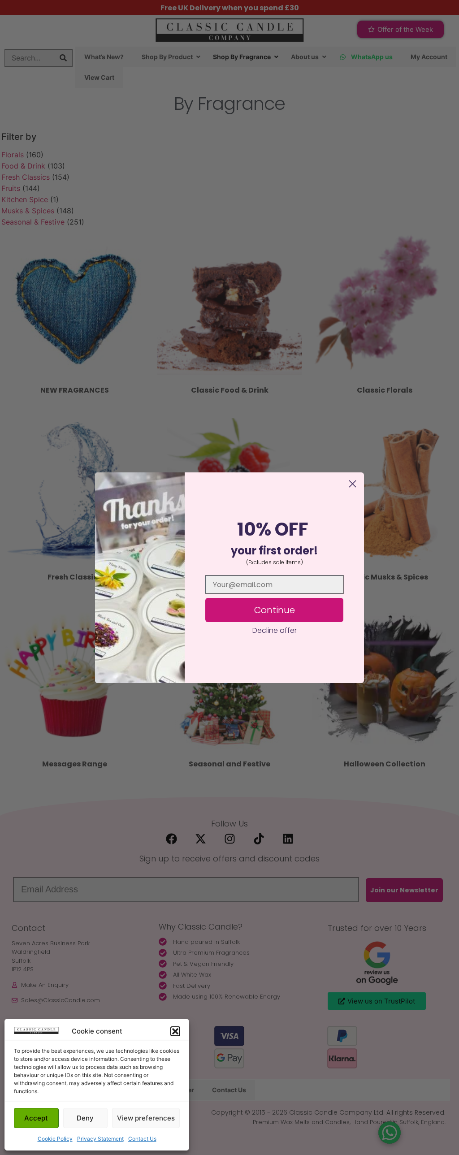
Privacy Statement (100, 1138)
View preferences (146, 1118)
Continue (274, 610)
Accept (36, 1118)
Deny (85, 1118)
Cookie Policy (55, 1138)
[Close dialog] (352, 484)
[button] (175, 1031)
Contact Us (142, 1138)
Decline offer (274, 630)
